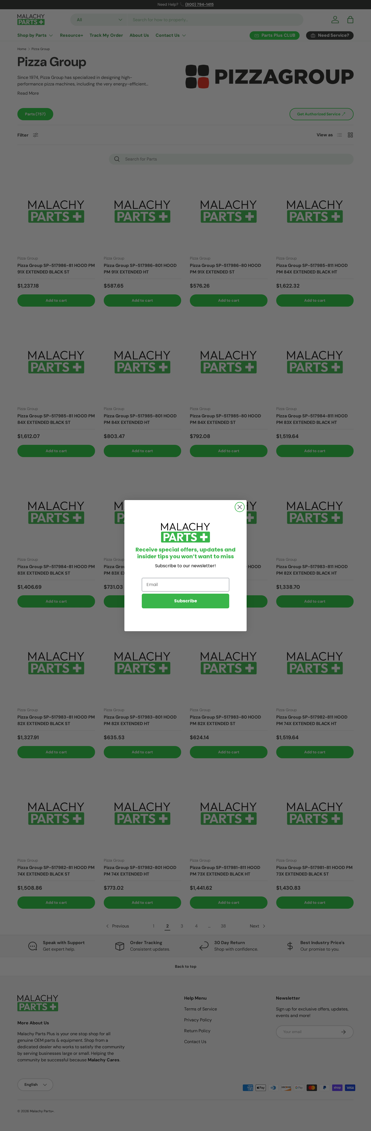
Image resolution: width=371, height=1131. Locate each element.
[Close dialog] (239, 507)
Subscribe (185, 601)
